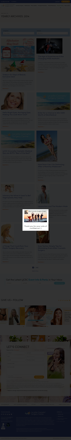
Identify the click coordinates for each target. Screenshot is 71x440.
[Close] (47, 210)
